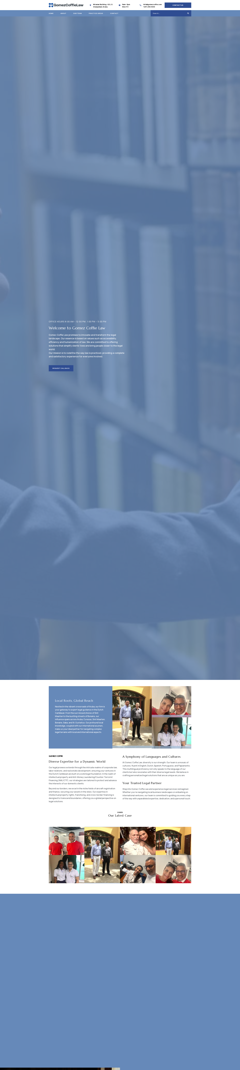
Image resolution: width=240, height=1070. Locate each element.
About (63, 13)
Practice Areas (96, 13)
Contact (114, 13)
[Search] (188, 13)
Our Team (77, 13)
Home (51, 13)
